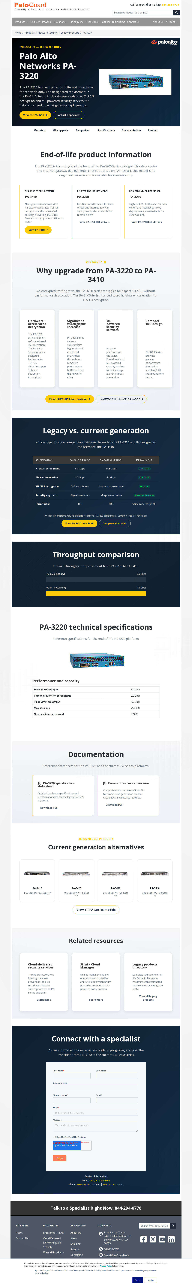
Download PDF (48, 807)
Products (20, 22)
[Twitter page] (153, 1239)
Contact (153, 130)
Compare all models (115, 523)
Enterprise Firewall (53, 1232)
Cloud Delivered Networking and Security (52, 1243)
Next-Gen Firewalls (40, 22)
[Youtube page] (162, 1239)
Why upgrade (61, 130)
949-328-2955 (109, 1184)
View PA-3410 (37, 230)
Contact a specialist (69, 115)
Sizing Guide (77, 22)
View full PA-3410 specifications (68, 399)
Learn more (44, 999)
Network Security (47, 32)
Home (18, 32)
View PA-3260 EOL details (147, 222)
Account (170, 22)
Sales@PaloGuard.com (99, 1180)
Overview (39, 130)
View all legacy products (148, 998)
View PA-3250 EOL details (95, 222)
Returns (75, 1249)
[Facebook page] (143, 1239)
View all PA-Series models (96, 910)
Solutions (60, 22)
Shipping (75, 1243)
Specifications (106, 130)
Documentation (131, 130)
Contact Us (133, 22)
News (73, 1238)
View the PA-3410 (33, 115)
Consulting (76, 1254)
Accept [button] (138, 1280)
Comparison (83, 130)
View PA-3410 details (77, 523)
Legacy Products (70, 32)
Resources (92, 22)
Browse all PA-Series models (121, 399)
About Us (158, 22)
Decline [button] (150, 1280)
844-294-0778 (170, 4)
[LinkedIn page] (171, 1239)
